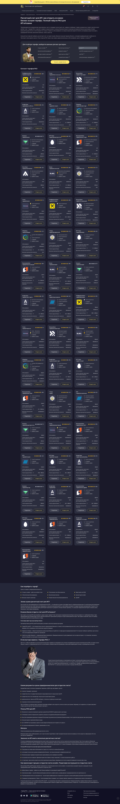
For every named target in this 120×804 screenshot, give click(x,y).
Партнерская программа (89, 791)
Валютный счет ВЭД (81, 592)
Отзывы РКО (95, 10)
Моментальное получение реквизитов (58, 597)
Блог (69, 793)
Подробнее (85, 2)
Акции (71, 10)
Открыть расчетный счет (28, 10)
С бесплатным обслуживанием (29, 595)
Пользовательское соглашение (91, 795)
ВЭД (56, 10)
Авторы (85, 797)
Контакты (70, 797)
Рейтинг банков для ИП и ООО (83, 10)
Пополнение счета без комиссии (57, 592)
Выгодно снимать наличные (28, 597)
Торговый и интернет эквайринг (44, 10)
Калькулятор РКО (63, 10)
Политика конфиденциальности (91, 793)
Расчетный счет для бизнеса (33, 6)
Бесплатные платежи (54, 595)
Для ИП (77, 597)
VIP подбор (70, 795)
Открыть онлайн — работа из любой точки (32, 592)
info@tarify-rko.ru (72, 791)
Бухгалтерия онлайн (81, 595)
